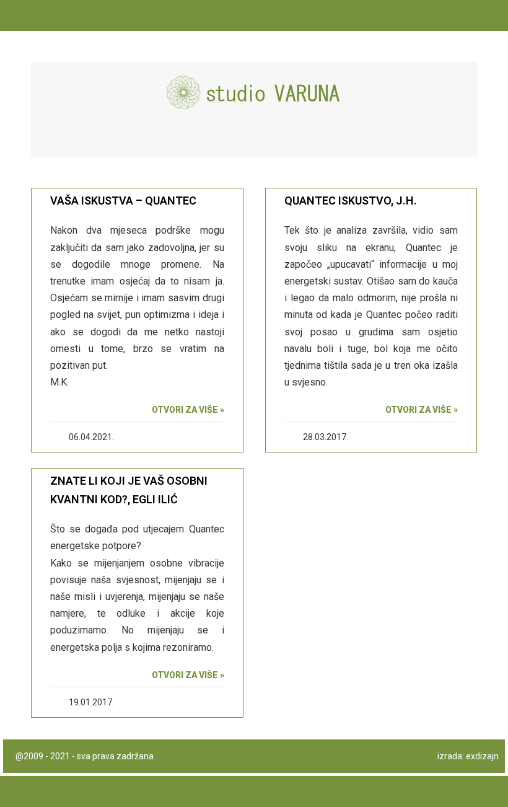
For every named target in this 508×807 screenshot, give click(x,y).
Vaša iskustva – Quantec (123, 200)
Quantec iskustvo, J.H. (350, 200)
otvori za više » (188, 410)
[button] (462, 140)
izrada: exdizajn (468, 756)
